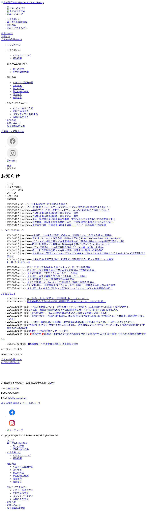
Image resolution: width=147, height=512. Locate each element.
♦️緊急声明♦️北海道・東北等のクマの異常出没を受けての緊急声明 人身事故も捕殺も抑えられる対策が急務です (87, 334)
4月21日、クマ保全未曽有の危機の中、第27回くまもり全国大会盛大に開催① (72, 235)
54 (23, 230)
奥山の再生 (18, 88)
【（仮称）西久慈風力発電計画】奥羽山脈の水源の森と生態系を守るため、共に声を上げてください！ (82, 322)
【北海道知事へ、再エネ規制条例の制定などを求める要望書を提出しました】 (69, 313)
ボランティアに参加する (25, 114)
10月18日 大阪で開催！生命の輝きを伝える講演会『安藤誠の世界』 (61, 270)
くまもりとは (14, 19)
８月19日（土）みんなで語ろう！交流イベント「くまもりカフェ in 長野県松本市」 (70, 288)
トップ (10, 440)
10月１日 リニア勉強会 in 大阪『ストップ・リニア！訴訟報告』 (59, 267)
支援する (5, 36)
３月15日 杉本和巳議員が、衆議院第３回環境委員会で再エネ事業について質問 (72, 259)
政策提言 (17, 97)
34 (18, 230)
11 (12, 262)
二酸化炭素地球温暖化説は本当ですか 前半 (55, 216)
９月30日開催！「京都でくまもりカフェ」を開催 (52, 273)
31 (9, 230)
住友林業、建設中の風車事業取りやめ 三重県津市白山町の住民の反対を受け (72, 222)
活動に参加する (21, 117)
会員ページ (7, 33)
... (4, 230)
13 (18, 262)
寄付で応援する (21, 111)
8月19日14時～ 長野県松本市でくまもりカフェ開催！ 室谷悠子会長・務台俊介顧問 (71, 285)
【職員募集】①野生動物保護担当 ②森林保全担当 (52, 344)
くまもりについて (22, 55)
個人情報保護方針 (16, 126)
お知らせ (11, 120)
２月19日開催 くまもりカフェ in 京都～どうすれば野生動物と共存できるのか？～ (69, 207)
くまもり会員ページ (11, 39)
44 (28, 262)
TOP (9, 165)
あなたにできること (17, 28)
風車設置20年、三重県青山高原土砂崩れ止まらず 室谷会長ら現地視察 (69, 225)
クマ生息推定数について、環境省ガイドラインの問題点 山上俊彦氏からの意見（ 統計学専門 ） (79, 307)
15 (23, 262)
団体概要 (17, 58)
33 (15, 230)
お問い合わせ (14, 123)
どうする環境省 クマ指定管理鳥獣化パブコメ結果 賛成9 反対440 (68, 247)
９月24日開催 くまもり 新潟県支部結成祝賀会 (50, 279)
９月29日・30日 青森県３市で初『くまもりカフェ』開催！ (57, 276)
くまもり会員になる (23, 108)
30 (6, 230)
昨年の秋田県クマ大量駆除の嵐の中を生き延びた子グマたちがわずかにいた (71, 244)
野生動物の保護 (21, 91)
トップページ (14, 45)
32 (12, 230)
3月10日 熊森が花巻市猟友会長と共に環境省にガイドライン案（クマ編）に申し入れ (73, 310)
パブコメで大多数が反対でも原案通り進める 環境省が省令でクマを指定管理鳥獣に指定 (78, 241)
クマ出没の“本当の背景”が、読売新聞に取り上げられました (58, 298)
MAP (52, 383)
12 (15, 262)
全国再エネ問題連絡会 (12, 131)
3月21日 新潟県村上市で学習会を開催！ (47, 204)
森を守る (17, 85)
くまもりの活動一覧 (23, 82)
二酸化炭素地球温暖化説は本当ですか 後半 (55, 213)
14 (20, 262)
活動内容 (11, 25)
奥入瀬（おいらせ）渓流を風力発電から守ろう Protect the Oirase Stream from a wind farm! (76, 238)
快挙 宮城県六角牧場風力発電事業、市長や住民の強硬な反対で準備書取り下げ (73, 219)
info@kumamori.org (17, 398)
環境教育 (17, 94)
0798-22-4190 (12, 388)
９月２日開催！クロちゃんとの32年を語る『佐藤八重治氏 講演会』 (61, 282)
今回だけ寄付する (10, 362)
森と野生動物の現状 (17, 22)
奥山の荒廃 (18, 69)
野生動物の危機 (21, 72)
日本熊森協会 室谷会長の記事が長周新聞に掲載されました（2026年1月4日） (66, 301)
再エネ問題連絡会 (10, 403)
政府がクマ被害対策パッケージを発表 (48, 331)
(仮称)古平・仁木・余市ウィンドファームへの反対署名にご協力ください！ (71, 210)
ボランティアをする (23, 496)
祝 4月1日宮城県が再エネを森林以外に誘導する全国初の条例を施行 (68, 250)
